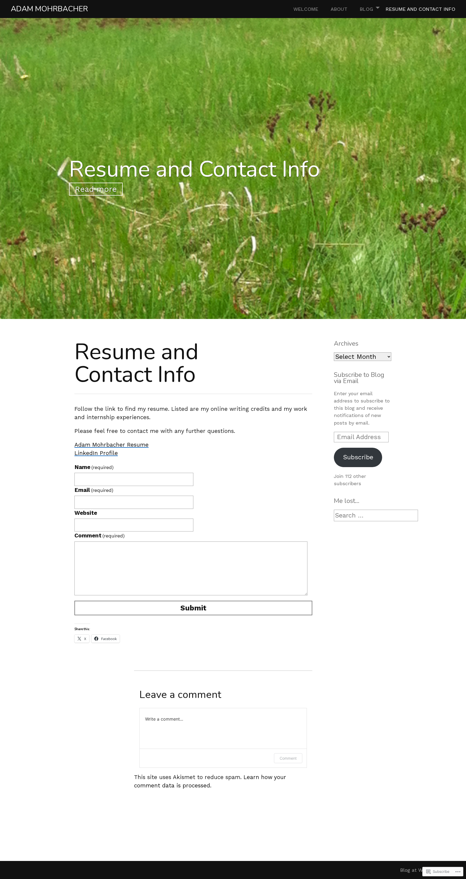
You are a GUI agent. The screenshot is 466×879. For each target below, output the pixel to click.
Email (93, 490)
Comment (99, 535)
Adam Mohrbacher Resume (111, 445)
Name (94, 467)
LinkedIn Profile (96, 453)
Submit (193, 608)
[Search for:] (376, 516)
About (339, 9)
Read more (96, 189)
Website (85, 513)
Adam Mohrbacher (49, 9)
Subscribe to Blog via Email (359, 377)
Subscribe (358, 457)
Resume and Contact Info (420, 9)
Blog (366, 9)
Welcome (305, 9)
